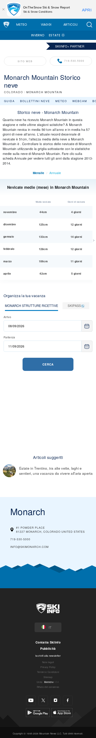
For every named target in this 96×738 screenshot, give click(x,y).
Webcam (79, 101)
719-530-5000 (74, 60)
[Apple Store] (62, 711)
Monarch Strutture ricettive (31, 305)
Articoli (70, 24)
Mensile (38, 173)
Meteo (21, 24)
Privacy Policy (47, 667)
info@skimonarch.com (29, 547)
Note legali (48, 662)
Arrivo (7, 317)
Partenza (9, 337)
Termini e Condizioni (48, 672)
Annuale (55, 173)
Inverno (37, 35)
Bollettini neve (35, 101)
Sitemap (48, 677)
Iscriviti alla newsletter (48, 655)
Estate (54, 35)
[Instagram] (55, 700)
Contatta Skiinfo (48, 642)
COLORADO (13, 92)
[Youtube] (31, 700)
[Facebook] (68, 700)
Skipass (74, 305)
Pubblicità (48, 648)
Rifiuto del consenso (48, 687)
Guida (9, 101)
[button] (89, 24)
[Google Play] (38, 711)
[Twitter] (43, 700)
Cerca (48, 364)
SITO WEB (25, 61)
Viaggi (46, 24)
